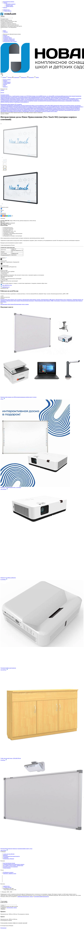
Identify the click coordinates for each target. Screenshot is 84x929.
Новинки (5, 35)
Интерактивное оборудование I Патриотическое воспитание (21, 300)
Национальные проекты (8, 99)
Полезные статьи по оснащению (10, 866)
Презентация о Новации (8, 858)
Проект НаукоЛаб (7, 111)
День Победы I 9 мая (11, 102)
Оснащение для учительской (47, 106)
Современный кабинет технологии (32, 105)
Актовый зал (24, 106)
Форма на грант (9, 5)
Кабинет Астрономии (35, 107)
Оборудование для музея (34, 96)
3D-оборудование (34, 99)
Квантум (27, 102)
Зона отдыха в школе (67, 106)
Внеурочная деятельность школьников (61, 110)
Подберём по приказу (10, 4)
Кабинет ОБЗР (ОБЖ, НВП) (46, 105)
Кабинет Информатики (54, 109)
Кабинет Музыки (45, 109)
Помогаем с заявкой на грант (9, 873)
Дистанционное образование (51, 100)
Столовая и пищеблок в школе (34, 106)
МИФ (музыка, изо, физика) (46, 96)
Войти (4, 30)
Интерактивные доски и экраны (21, 304)
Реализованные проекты (8, 1)
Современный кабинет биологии (60, 105)
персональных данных (12, 907)
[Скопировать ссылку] (12, 216)
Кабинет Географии (44, 107)
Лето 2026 (5, 102)
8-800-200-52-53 (5, 287)
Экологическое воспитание (12, 100)
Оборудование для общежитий (38, 100)
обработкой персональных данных (25, 896)
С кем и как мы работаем (8, 853)
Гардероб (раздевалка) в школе (23, 107)
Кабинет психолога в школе (44, 111)
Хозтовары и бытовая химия (44, 99)
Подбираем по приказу (8, 872)
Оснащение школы (7, 37)
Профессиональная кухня (12, 98)
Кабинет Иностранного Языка (20, 109)
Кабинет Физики (21, 105)
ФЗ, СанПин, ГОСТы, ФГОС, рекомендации (13, 865)
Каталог (2, 16)
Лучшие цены (6, 36)
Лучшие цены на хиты (52, 98)
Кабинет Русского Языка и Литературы (57, 107)
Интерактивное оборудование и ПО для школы (12, 299)
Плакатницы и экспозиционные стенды (68, 109)
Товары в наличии (20, 102)
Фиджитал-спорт (9, 97)
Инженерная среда (38, 97)
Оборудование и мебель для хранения (22, 99)
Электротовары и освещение (64, 100)
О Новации (5, 857)
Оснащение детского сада (9, 38)
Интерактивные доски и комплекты (64, 299)
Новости (5, 7)
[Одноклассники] (3, 216)
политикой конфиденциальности (41, 896)
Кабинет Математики (71, 107)
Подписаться (3, 927)
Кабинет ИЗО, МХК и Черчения (34, 109)
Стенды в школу (53, 111)
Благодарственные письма (9, 863)
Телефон (2, 905)
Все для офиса (74, 100)
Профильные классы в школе (9, 110)
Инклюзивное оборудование (28, 97)
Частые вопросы (6, 867)
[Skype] (8, 216)
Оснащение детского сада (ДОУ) (21, 96)
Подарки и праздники (69, 99)
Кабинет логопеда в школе (32, 111)
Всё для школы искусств (62, 98)
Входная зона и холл (58, 106)
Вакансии (5, 855)
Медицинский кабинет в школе (18, 111)
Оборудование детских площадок (25, 98)
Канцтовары (70, 98)
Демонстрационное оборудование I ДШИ (44, 300)
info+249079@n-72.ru (7, 285)
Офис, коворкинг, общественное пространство (53, 97)
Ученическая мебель (5, 105)
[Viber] (5, 216)
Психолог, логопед (17, 97)
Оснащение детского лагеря (24, 100)
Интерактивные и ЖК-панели (48, 299)
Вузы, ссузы (11, 96)
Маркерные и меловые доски (9, 107)
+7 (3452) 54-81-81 (7, 10)
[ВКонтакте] (1, 216)
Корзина (6, 31)
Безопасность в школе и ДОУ (57, 99)
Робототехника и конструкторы (40, 98)
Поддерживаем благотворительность (11, 856)
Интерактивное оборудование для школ (32, 299)
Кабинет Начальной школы (15, 106)
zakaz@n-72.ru (6, 9)
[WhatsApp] (7, 216)
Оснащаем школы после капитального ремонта (13, 864)
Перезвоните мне (4, 288)
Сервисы (5, 2)
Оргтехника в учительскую (60, 300)
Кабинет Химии (13, 105)
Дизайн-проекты (9, 6)
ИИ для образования (57, 96)
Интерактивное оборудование (10, 41)
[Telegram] (10, 216)
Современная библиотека (9, 40)
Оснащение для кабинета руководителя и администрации (29, 110)
